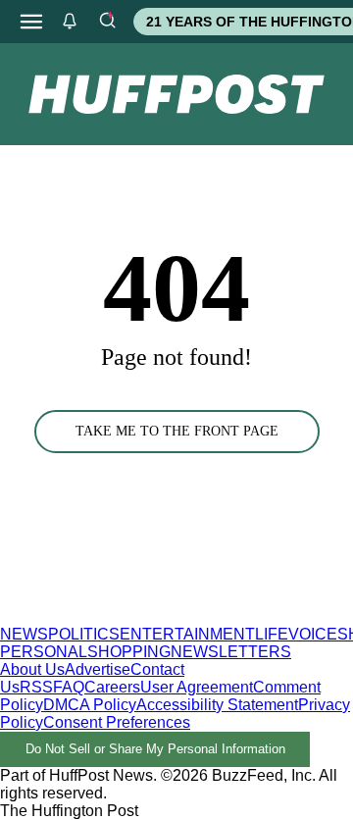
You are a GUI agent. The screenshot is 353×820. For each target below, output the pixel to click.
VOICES (318, 634)
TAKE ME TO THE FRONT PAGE (177, 431)
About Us (32, 669)
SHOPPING (129, 651)
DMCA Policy (89, 704)
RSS (36, 687)
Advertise (97, 669)
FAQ (68, 687)
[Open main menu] (31, 21)
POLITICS (84, 634)
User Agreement (196, 687)
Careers (112, 687)
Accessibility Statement (217, 704)
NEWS (24, 634)
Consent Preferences (116, 722)
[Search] (107, 21)
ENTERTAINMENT (187, 634)
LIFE (271, 634)
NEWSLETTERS (231, 651)
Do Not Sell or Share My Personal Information (155, 749)
